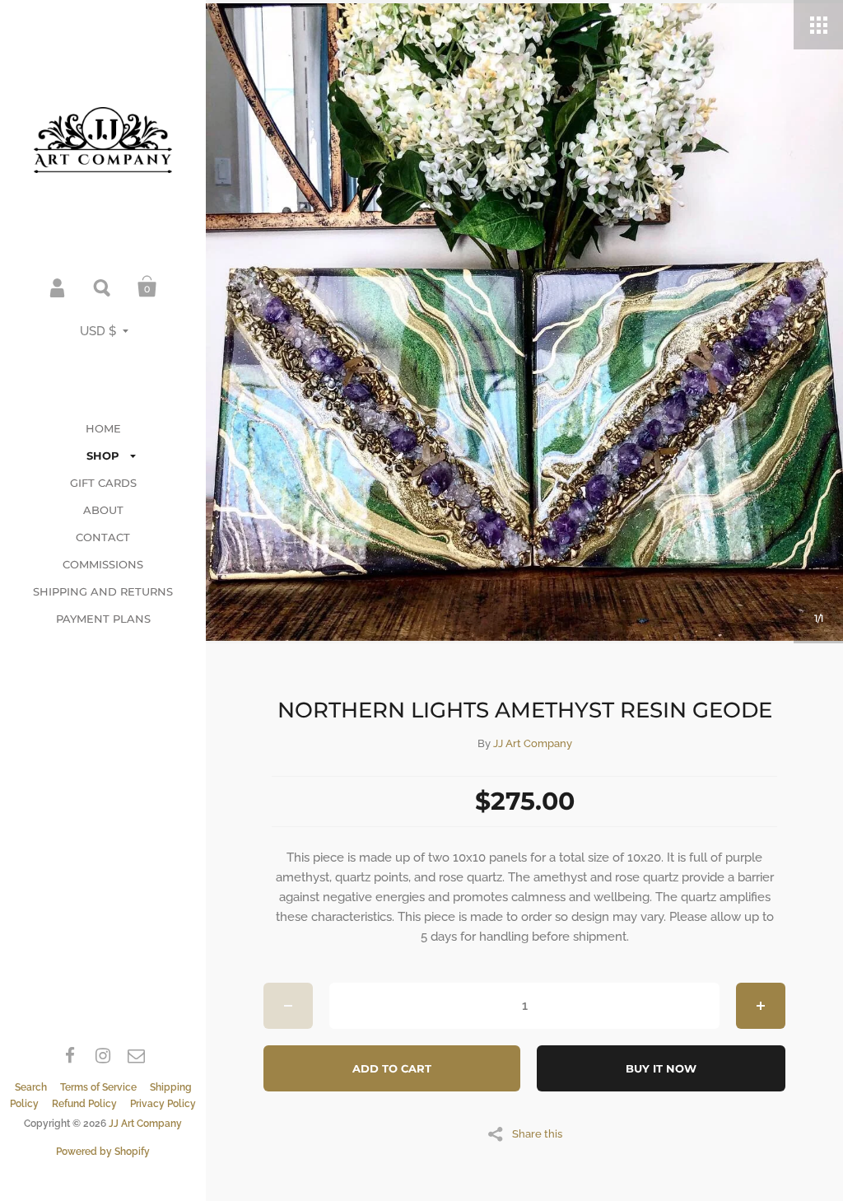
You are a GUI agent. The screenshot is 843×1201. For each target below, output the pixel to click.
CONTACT (103, 537)
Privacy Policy (163, 1104)
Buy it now (661, 1068)
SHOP (102, 455)
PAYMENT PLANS (103, 618)
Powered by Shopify (103, 1151)
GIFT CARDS (103, 482)
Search (103, 286)
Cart (147, 286)
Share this (537, 1133)
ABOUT (103, 509)
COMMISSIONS (103, 564)
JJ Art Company (145, 1123)
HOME (103, 428)
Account (58, 286)
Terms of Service (98, 1087)
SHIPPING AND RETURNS (103, 591)
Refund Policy (84, 1104)
